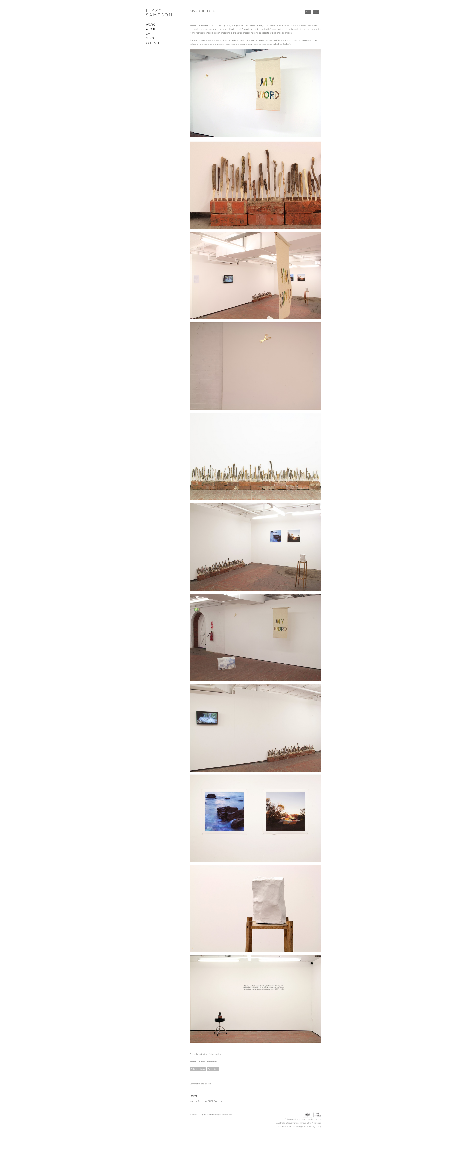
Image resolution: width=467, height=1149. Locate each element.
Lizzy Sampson (159, 13)
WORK (150, 24)
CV (148, 34)
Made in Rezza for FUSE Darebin (206, 1101)
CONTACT (152, 43)
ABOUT (150, 29)
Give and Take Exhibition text (204, 1061)
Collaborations (198, 1069)
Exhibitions (213, 1069)
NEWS (150, 38)
